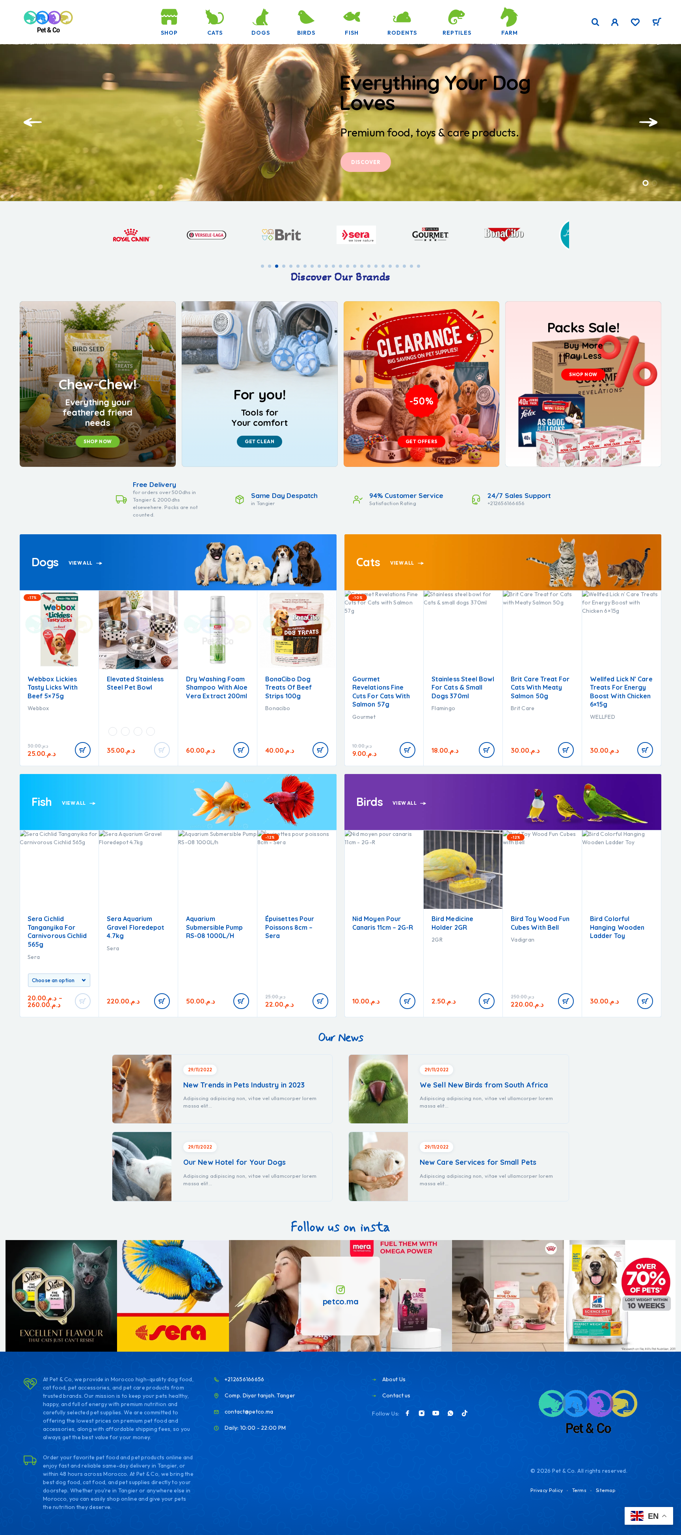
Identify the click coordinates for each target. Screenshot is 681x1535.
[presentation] (33, 122)
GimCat (600, 708)
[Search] (595, 22)
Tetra (272, 939)
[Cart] (656, 23)
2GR (357, 939)
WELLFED (523, 716)
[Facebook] (407, 1413)
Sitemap (606, 1490)
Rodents (402, 32)
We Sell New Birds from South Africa (484, 1084)
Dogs (260, 32)
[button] (646, 183)
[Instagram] (422, 1413)
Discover (365, 162)
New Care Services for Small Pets (478, 1162)
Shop (169, 32)
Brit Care (444, 708)
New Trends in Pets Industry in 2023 (244, 1084)
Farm (509, 32)
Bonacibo (198, 708)
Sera (34, 948)
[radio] (33, 731)
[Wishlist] (635, 23)
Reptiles (457, 32)
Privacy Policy (546, 1490)
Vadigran (443, 939)
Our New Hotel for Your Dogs (234, 1162)
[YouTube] (436, 1413)
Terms (579, 1490)
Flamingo (364, 708)
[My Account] (615, 22)
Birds (306, 32)
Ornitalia (601, 948)
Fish (352, 32)
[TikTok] (465, 1413)
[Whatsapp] (450, 1413)
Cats (215, 32)
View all (81, 563)
